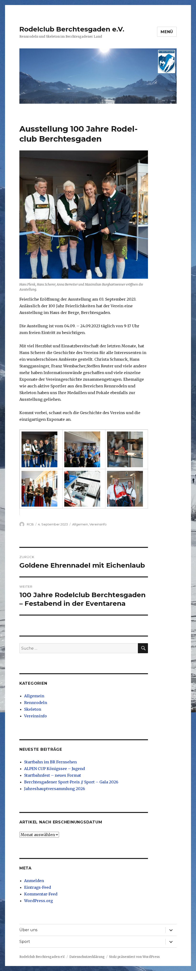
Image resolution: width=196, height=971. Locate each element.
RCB (30, 524)
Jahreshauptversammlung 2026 (54, 788)
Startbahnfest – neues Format (52, 775)
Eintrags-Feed (37, 887)
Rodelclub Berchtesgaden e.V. (71, 29)
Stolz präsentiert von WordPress (134, 957)
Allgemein (80, 524)
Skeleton (32, 709)
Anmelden (34, 880)
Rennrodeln (35, 702)
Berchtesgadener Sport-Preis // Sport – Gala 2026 (71, 782)
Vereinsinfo (98, 524)
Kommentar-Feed (40, 894)
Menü (167, 32)
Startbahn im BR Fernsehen (50, 762)
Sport (24, 941)
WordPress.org (38, 900)
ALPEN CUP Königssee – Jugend (54, 768)
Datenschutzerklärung (87, 957)
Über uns (28, 930)
